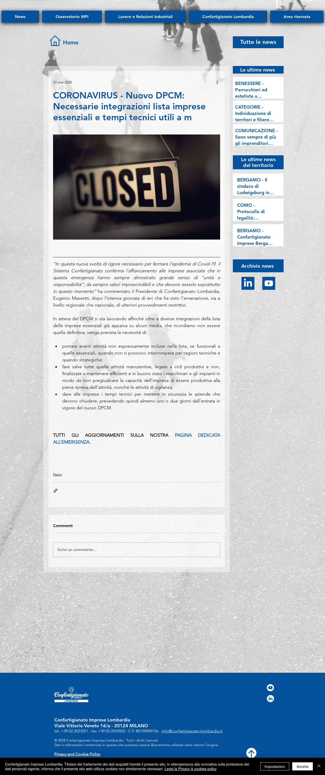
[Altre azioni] (217, 82)
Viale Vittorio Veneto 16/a (82, 726)
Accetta (302, 766)
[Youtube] (269, 283)
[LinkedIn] (248, 283)
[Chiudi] (319, 766)
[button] (257, 265)
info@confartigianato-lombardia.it (191, 731)
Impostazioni (275, 766)
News (57, 474)
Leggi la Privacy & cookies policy (191, 768)
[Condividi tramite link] (55, 490)
